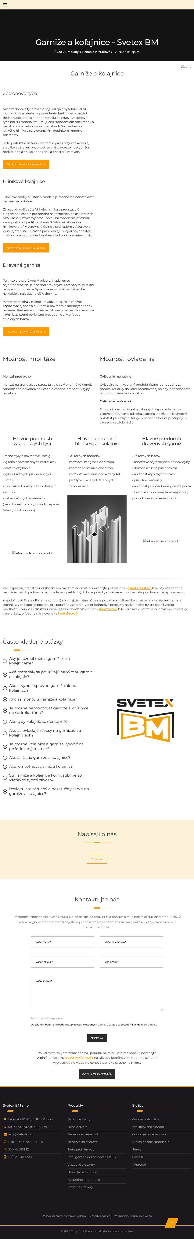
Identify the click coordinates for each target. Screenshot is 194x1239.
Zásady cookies (100, 1216)
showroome (108, 609)
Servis (136, 1149)
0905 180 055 (37, 1127)
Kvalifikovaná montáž (148, 1127)
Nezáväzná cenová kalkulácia (26, 164)
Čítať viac (97, 859)
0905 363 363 (17, 1127)
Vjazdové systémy (81, 1164)
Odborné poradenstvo (149, 1134)
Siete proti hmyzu (81, 1149)
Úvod (58, 52)
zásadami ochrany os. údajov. (139, 1024)
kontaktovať (67, 613)
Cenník (137, 1157)
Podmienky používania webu (133, 1216)
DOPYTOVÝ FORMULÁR (97, 1073)
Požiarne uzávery (80, 1187)
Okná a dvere (77, 1127)
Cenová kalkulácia (145, 1119)
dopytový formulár (79, 1058)
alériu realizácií (140, 588)
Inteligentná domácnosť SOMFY (91, 1157)
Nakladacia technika (82, 1172)
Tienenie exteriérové (83, 1134)
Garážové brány (78, 1119)
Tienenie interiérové (96, 52)
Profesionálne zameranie (150, 1142)
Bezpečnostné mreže (83, 1180)
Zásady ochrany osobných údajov (64, 1216)
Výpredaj (139, 1164)
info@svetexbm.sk (20, 1134)
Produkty (72, 52)
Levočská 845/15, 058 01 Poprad (30, 1119)
